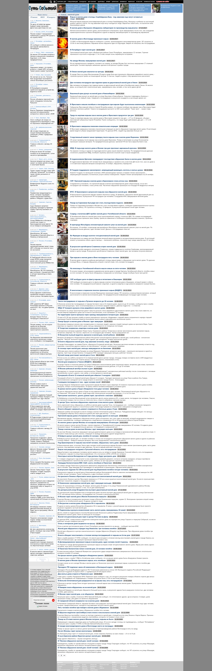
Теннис (114, 668)
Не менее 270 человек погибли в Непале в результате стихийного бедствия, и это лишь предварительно (42, 57)
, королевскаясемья (45, 181)
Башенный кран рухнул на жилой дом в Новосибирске (92, 93)
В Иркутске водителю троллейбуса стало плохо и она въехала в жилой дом (89, 612)
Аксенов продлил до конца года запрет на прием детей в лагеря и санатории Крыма (42, 163)
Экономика (76, 666)
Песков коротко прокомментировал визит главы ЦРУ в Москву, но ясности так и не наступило (42, 247)
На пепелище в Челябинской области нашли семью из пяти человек (98, 268)
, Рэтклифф (49, 31)
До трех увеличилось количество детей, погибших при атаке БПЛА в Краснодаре (42, 531)
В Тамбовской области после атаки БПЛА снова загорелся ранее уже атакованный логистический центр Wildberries (42, 260)
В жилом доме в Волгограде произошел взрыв (89, 39)
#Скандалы (51, 17)
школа (41, 549)
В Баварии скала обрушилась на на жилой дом (77, 587)
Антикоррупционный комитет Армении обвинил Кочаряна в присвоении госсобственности (41, 374)
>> (64, 655)
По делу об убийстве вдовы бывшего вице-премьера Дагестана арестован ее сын (40, 26)
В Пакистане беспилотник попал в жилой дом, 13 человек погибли (85, 549)
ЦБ (37, 127)
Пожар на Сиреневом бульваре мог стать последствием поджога (96, 203)
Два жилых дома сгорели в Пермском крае (75, 574)
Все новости (61, 664)
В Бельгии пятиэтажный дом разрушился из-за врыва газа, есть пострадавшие (90, 581)
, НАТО (43, 31)
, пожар (36, 335)
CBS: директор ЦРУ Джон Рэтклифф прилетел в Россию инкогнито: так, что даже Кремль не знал (42, 306)
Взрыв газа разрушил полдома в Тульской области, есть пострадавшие (87, 449)
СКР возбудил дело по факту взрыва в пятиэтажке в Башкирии (96, 279)
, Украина (43, 231)
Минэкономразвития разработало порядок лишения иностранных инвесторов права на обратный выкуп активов (42, 542)
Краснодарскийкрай (45, 402)
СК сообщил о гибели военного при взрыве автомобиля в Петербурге (41, 46)
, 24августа (43, 426)
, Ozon (52, 467)
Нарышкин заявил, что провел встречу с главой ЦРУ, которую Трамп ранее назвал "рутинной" (42, 69)
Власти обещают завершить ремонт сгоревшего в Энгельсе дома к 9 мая (87, 409)
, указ (32, 479)
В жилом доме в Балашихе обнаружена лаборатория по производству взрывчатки (104, 28)
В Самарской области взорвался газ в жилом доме (78, 601)
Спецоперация (73, 1)
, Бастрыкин (46, 458)
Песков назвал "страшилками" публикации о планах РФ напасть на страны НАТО (42, 35)
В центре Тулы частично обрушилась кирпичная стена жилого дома (85, 402)
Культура (139, 1)
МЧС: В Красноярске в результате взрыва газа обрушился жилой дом (98, 192)
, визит (48, 300)
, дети (45, 159)
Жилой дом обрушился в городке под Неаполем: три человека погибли (87, 528)
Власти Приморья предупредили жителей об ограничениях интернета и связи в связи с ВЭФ (42, 112)
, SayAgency (44, 314)
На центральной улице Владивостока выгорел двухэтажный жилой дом (87, 490)
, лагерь (49, 159)
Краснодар (42, 525)
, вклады (47, 447)
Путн (40, 458)
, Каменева (45, 20)
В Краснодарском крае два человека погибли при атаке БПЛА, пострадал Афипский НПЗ (42, 407)
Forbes (38, 75)
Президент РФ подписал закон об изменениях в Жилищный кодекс (85, 567)
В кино (84, 664)
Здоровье (101, 1)
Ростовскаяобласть (45, 357)
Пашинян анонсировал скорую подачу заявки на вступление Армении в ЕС (41, 519)
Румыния (39, 95)
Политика (76, 664)
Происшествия (104, 664)
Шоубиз (84, 666)
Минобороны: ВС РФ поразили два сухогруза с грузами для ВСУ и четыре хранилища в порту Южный (42, 273)
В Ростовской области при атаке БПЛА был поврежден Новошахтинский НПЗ (42, 363)
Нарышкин (39, 63)
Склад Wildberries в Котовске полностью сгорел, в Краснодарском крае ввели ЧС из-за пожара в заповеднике (41, 223)
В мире (60, 666)
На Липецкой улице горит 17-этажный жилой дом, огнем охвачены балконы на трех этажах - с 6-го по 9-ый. (96, 634)
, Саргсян (48, 202)
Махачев (38, 20)
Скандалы (82, 1)
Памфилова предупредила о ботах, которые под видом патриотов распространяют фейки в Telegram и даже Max (41, 195)
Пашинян (42, 516)
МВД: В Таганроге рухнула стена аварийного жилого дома (81, 308)
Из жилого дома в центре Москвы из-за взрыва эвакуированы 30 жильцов (88, 422)
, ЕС (53, 516)
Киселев (41, 503)
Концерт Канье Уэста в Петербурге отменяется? (39, 317)
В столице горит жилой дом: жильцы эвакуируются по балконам (84, 348)
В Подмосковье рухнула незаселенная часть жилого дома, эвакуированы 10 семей (92, 510)
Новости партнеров (64, 670)
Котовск (41, 215)
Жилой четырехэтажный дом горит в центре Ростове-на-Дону (83, 517)
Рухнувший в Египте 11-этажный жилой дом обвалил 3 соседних (84, 375)
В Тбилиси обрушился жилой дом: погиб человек (78, 641)
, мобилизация (48, 380)
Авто (101, 666)
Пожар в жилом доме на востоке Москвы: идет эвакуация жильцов (85, 429)
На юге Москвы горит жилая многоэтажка (75, 631)
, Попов (47, 503)
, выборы (50, 189)
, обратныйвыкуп (40, 538)
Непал (38, 52)
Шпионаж (115, 1)
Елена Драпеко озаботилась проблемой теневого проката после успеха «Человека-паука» (42, 294)
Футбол (114, 664)
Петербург (39, 41)
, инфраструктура (49, 477)
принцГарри (43, 180)
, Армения (48, 516)
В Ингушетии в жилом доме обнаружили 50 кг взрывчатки (81, 503)
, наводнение (49, 52)
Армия (108, 1)
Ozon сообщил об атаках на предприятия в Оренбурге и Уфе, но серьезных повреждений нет (42, 121)
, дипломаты (46, 95)
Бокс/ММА (115, 670)
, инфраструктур (49, 345)
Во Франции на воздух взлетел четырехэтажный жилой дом (94, 236)
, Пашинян (47, 492)
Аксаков (41, 447)
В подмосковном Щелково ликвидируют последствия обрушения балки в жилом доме (106, 159)
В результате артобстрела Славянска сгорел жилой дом (93, 246)
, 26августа (43, 142)
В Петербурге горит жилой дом (82, 50)
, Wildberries (46, 255)
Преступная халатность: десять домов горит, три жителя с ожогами (85, 395)
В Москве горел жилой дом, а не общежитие (76, 594)
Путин (41, 477)
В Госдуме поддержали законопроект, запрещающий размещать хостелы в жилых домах (106, 170)
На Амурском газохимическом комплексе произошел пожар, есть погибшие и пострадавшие (41, 339)
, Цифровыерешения (45, 127)
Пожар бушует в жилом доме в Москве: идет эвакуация (80, 321)
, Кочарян (48, 369)
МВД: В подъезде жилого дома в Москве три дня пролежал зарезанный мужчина (103, 148)
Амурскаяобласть (45, 333)
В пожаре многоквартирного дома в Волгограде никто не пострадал (85, 626)
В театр (75, 670)
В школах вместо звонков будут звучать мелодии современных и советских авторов (42, 553)
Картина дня (61, 1)
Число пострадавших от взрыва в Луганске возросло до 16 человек (85, 301)
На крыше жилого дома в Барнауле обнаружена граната (80, 555)
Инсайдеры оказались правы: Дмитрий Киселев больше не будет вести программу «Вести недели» (41, 509)
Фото (59, 668)
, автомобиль (47, 41)
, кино (46, 289)
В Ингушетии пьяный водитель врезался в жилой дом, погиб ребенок (86, 335)
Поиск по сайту (163, 1)
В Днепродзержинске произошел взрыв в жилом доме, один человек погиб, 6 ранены (93, 542)
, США (45, 168)
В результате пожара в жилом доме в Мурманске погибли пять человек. (83, 610)
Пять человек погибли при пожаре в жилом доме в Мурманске (83, 607)
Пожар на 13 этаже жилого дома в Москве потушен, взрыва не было (85, 619)
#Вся (42, 17)
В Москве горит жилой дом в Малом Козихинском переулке (82, 497)
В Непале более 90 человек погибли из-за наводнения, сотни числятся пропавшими (42, 153)
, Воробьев (44, 413)
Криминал (123, 1)
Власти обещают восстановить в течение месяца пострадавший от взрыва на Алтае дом (94, 535)
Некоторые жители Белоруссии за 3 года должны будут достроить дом (87, 456)
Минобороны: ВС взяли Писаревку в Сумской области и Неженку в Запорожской (42, 235)
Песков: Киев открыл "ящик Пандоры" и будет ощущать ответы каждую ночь (40, 471)
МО (40, 413)
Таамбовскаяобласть (46, 253)
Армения (42, 202)
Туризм (92, 668)
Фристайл (123, 668)
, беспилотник (34, 346)
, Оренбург (42, 117)
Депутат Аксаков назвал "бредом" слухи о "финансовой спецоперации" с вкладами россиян (42, 451)
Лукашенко (42, 434)
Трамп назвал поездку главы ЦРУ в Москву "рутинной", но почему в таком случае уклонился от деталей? (42, 173)
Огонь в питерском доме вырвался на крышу (76, 523)
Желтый (84, 668)
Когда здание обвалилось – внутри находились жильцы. (77, 639)
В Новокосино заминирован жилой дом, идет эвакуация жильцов (84, 483)
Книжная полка (149, 1)
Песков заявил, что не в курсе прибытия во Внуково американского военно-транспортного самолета (41, 327)
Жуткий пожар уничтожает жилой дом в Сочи (76, 355)
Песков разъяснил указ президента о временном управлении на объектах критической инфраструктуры (41, 351)
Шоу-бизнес (92, 1)
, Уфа (48, 117)
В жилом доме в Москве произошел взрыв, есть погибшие (82, 560)
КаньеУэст (42, 313)
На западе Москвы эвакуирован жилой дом (88, 61)
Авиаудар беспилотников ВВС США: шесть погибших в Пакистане (85, 463)
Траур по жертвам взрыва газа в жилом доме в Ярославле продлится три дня (102, 115)
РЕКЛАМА (46, 603)
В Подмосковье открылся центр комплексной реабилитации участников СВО (41, 419)
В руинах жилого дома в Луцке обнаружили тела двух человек (83, 389)
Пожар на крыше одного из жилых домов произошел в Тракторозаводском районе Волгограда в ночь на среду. (97, 629)
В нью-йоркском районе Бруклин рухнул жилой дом (79, 636)
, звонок (45, 549)
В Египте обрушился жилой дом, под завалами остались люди (83, 342)
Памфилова (43, 189)
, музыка (51, 549)
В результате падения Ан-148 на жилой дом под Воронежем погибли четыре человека (93, 470)
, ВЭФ (49, 106)
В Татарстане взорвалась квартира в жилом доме (78, 328)
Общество (93, 664)
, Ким (42, 75)
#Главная (33, 17)
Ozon (37, 117)
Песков (38, 31)
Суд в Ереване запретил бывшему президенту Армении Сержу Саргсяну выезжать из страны (41, 208)
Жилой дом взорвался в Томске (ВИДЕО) (75, 362)
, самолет (51, 322)
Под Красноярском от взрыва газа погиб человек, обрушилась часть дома (88, 443)
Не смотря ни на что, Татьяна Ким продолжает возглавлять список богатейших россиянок (41, 78)
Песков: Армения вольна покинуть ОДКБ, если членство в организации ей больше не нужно (42, 497)
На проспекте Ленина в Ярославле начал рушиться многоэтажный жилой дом (90, 476)
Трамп (41, 168)
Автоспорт (123, 666)
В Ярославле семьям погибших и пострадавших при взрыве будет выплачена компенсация (107, 104)
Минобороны (43, 229)
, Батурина (47, 75)
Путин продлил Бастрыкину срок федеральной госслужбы (42, 463)
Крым (41, 159)
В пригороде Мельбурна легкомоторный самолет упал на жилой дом (98, 225)
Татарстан (133, 664)
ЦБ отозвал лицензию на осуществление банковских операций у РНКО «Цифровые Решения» (41, 133)
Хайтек (102, 668)
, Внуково (51, 168)
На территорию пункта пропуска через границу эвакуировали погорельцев (88, 315)
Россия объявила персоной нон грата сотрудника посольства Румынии (42, 101)
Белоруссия (134, 666)
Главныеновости (44, 140)
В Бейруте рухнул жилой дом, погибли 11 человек (78, 436)
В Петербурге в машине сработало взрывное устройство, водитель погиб (42, 89)
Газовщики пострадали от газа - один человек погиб (79, 382)
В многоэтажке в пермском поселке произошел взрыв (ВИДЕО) (96, 290)
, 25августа (43, 281)
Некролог (131, 1)
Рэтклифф (42, 300)
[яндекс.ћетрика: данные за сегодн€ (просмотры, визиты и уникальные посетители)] (42, 606)
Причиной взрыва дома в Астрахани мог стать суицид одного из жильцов (88, 416)
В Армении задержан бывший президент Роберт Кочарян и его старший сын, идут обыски (42, 396)
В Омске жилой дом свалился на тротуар (87, 72)
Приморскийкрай (41, 106)
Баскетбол (123, 664)
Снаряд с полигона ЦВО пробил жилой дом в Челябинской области (98, 214)
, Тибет (42, 52)
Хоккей (114, 666)
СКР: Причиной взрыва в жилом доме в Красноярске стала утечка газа (99, 181)
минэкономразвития (45, 536)
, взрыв (45, 84)
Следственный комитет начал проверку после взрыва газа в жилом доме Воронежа (104, 137)
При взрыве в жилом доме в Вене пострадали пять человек (94, 257)
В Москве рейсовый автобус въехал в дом (75, 369)
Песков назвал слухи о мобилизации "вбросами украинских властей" (39, 385)
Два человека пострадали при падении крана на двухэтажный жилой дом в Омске (103, 82)
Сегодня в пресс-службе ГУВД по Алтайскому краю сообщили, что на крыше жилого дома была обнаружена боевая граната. (102, 558)
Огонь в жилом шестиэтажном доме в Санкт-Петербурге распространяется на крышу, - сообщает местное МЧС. (98, 526)
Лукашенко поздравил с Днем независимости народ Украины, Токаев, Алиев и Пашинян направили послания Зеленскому (42, 440)
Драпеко (41, 289)
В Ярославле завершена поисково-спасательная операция (94, 126)
